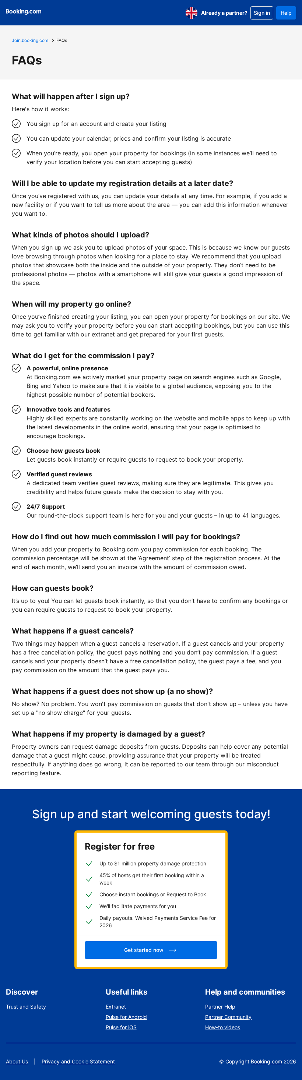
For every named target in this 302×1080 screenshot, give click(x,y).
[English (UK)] (191, 13)
